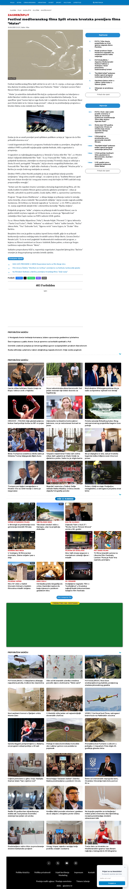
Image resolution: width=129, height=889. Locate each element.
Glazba (13, 10)
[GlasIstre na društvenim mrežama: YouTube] (69, 863)
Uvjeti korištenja (62, 873)
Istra (19, 2)
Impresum (79, 873)
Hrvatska (42, 2)
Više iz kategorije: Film (64, 597)
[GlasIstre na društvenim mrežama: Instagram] (78, 863)
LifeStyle (77, 2)
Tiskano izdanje (83, 881)
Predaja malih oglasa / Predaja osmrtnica (54, 881)
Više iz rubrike (65, 499)
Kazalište (27, 10)
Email (44, 278)
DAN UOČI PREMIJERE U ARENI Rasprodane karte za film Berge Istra (39, 264)
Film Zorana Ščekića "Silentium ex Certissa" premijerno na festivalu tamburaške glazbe (46, 268)
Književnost (46, 10)
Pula (12, 2)
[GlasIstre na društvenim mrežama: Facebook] (51, 863)
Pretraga (99, 2)
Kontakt (91, 873)
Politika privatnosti (42, 873)
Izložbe (36, 10)
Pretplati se (112, 883)
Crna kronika (30, 2)
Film (19, 10)
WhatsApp (31, 278)
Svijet (51, 2)
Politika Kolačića (23, 873)
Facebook (19, 278)
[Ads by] (32, 133)
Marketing (63, 875)
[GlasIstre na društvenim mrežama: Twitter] (60, 863)
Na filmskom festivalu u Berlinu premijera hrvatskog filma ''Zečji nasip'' (40, 272)
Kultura (67, 2)
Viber (38, 278)
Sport (58, 2)
